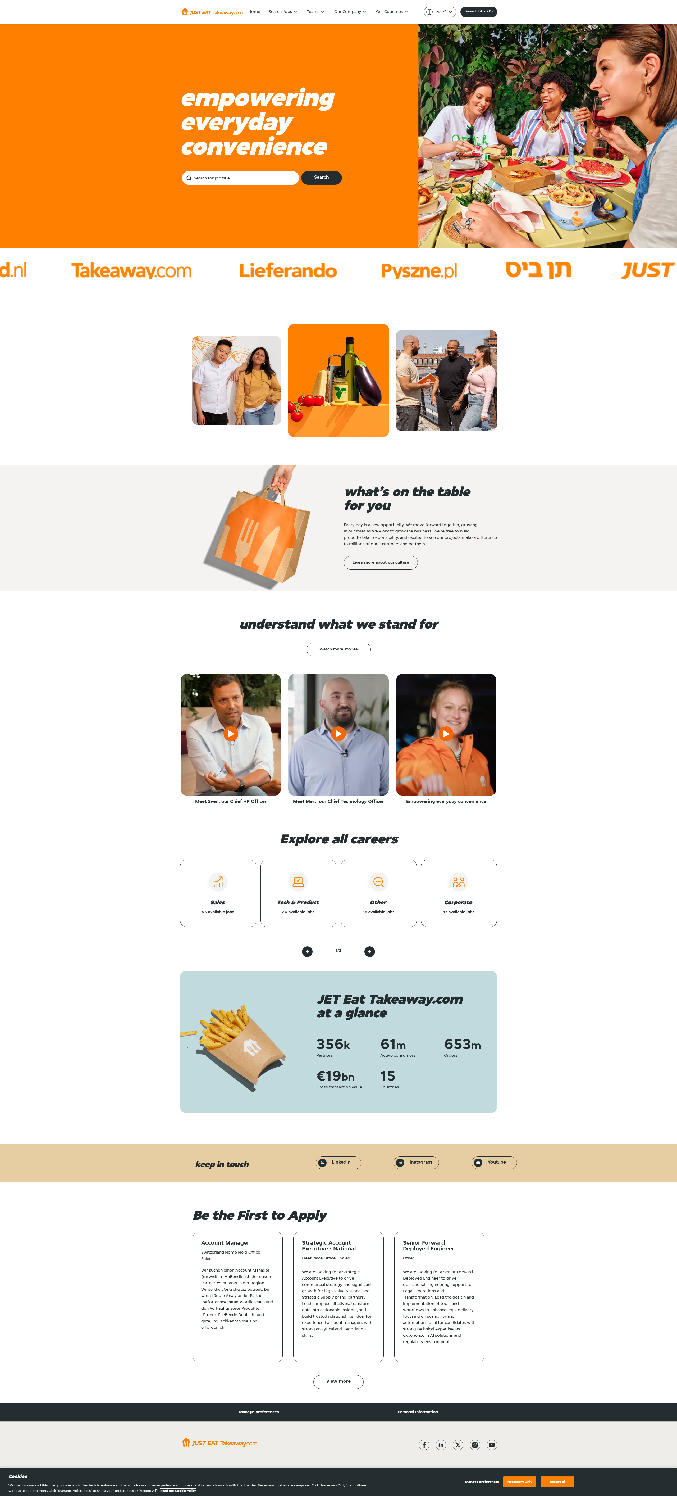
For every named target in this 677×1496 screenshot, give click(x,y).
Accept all (557, 1482)
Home (254, 12)
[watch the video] (231, 735)
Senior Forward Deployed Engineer (428, 1246)
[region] (338, 1482)
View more (338, 1381)
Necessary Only (519, 1482)
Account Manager (225, 1243)
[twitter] (458, 1445)
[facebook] (424, 1445)
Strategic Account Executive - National (329, 1246)
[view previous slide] (307, 951)
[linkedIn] (441, 1445)
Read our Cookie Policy (178, 1490)
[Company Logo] (212, 12)
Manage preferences (259, 1412)
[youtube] (492, 1445)
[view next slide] (369, 951)
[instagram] (475, 1445)
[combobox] (240, 178)
